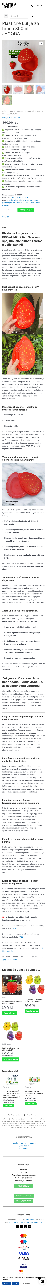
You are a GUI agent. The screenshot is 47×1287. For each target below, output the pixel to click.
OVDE (14, 928)
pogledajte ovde (10, 959)
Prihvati (6, 1283)
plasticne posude (8, 203)
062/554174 (31, 1219)
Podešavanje (26, 1283)
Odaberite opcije (10, 1059)
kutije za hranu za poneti (29, 200)
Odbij (15, 1283)
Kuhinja (12, 111)
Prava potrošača (24, 1149)
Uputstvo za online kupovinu (25, 1143)
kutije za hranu (14, 200)
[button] (6, 16)
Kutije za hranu (22, 111)
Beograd (5, 217)
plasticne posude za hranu (25, 203)
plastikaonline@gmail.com (31, 1222)
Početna (5, 111)
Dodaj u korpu (26, 210)
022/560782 (14, 1222)
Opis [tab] (4, 227)
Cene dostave (24, 1146)
